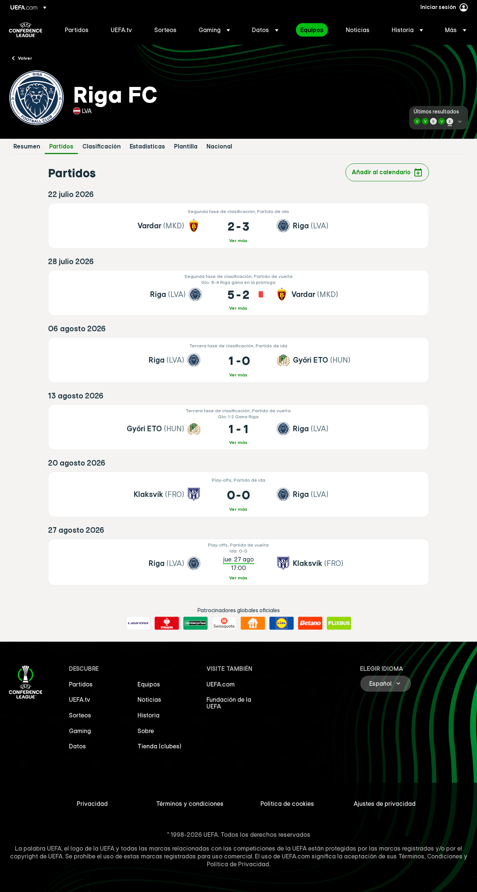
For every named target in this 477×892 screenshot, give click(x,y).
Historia (148, 715)
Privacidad (92, 803)
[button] (214, 30)
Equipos (149, 684)
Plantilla (186, 146)
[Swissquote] (224, 623)
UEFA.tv (79, 699)
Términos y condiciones (190, 803)
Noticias (149, 699)
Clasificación (101, 146)
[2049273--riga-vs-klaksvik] (238, 562)
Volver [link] (25, 57)
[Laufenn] (138, 623)
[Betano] (310, 623)
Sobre (146, 730)
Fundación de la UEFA (228, 703)
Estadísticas (147, 146)
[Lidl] (281, 623)
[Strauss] (167, 623)
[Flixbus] (339, 623)
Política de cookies (287, 803)
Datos (77, 746)
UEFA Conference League (25, 29)
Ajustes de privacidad (385, 803)
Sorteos (80, 715)
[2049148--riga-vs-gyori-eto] (238, 360)
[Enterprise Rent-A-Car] (195, 623)
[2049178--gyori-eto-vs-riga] (238, 427)
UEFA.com (220, 684)
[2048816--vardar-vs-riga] (238, 225)
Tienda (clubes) (159, 746)
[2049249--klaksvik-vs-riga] (238, 494)
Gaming (80, 730)
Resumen (26, 146)
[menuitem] (78, 30)
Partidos (61, 146)
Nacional (219, 146)
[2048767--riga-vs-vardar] (238, 293)
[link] (77, 30)
